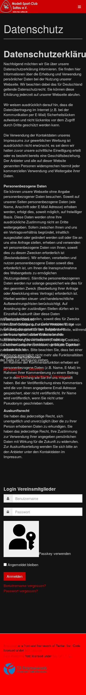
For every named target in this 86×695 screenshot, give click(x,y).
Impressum (61, 375)
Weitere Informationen (33, 375)
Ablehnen (36, 369)
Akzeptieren (12, 369)
